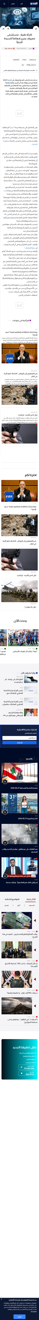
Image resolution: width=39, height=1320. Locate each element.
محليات (34, 931)
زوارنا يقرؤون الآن (28, 673)
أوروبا (9, 80)
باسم (24, 167)
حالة (5, 214)
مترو (12, 127)
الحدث (5, 191)
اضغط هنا (33, 1311)
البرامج (12, 3)
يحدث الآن (20, 620)
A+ (3, 29)
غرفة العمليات (30, 248)
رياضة (33, 648)
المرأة (29, 154)
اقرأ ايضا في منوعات (20, 320)
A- (8, 29)
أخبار (21, 3)
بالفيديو (29, 759)
